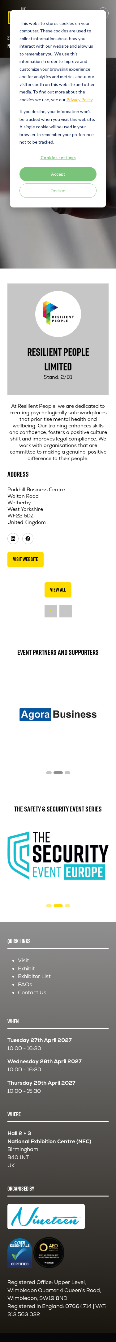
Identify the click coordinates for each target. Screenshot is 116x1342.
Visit (23, 960)
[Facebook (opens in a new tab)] (27, 538)
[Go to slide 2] (49, 905)
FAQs (25, 984)
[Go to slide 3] (49, 772)
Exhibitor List (34, 976)
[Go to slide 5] (67, 772)
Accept (58, 174)
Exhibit (26, 968)
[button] (25, 559)
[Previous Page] (51, 611)
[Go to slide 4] (58, 772)
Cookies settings (58, 157)
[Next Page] (65, 611)
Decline (58, 190)
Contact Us (32, 992)
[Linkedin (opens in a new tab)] (13, 538)
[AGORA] (58, 714)
